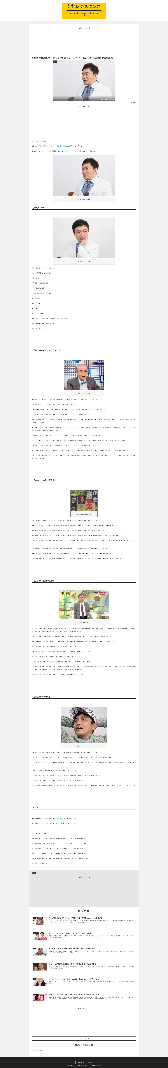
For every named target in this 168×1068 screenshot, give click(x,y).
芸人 (35, 873)
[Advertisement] (84, 42)
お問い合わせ (88, 1062)
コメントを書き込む (84, 1045)
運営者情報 (79, 1062)
